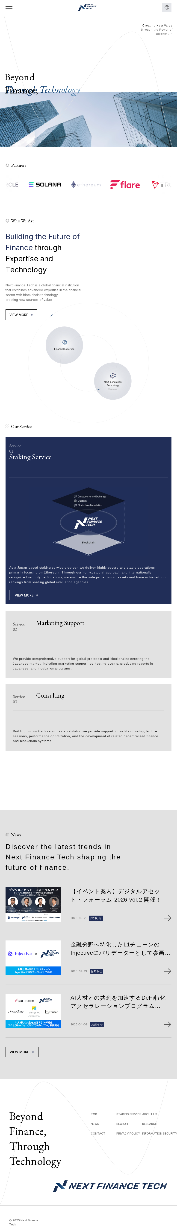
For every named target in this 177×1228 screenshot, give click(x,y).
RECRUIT (122, 1124)
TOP (94, 1114)
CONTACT (98, 1133)
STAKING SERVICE (128, 1114)
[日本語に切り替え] (166, 7)
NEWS (95, 1124)
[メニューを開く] (9, 7)
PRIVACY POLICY (128, 1133)
